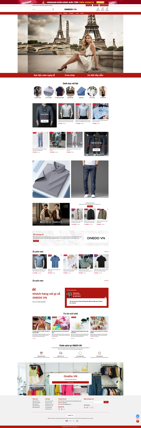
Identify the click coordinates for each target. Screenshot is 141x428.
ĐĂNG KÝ (106, 402)
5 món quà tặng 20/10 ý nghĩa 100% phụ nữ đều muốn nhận (41, 332)
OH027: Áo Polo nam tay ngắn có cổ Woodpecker (54, 270)
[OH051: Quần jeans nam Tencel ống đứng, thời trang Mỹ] (58, 140)
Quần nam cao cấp (48, 402)
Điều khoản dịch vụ (48, 409)
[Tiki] (90, 407)
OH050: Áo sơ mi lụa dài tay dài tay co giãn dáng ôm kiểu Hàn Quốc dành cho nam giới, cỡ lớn (66, 121)
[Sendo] (92, 407)
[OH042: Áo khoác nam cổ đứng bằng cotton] (102, 214)
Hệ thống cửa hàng (105, 5)
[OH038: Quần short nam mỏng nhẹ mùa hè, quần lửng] (75, 140)
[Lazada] (87, 407)
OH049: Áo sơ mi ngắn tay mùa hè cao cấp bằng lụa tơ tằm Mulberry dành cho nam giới (83, 121)
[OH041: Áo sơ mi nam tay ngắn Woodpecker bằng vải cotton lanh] (101, 111)
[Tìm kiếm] (53, 9)
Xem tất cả (106, 251)
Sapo (78, 426)
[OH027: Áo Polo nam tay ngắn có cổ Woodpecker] (55, 261)
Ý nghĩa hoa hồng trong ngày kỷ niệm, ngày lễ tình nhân (79, 332)
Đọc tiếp (34, 338)
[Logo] (70, 9)
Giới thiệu (65, 13)
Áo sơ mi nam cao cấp (49, 401)
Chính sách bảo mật (35, 401)
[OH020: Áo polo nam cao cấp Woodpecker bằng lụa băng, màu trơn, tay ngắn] (86, 261)
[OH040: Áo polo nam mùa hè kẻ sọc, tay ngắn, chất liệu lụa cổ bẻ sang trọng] (39, 261)
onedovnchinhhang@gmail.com (66, 404)
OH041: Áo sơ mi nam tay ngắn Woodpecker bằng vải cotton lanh (100, 121)
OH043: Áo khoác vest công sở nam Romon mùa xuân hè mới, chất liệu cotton (89, 222)
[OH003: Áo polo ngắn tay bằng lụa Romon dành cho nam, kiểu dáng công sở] (101, 261)
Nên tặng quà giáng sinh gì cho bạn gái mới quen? (60, 332)
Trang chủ (60, 13)
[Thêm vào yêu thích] (73, 104)
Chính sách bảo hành (35, 407)
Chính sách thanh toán (36, 405)
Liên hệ (81, 13)
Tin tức (77, 13)
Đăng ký (96, 5)
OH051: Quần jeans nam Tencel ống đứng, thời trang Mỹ (57, 149)
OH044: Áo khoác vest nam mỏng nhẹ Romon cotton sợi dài (77, 222)
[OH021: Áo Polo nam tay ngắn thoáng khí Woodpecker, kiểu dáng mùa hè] (70, 261)
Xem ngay (45, 121)
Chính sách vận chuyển (36, 402)
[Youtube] (61, 409)
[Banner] (51, 179)
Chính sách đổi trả (35, 404)
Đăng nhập (89, 5)
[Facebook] (59, 409)
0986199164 (64, 402)
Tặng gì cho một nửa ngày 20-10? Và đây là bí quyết (99, 332)
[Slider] (70, 44)
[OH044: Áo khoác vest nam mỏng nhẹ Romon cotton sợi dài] (77, 214)
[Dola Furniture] (96, 238)
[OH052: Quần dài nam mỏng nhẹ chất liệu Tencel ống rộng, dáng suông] (40, 140)
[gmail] (64, 409)
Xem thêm (36, 240)
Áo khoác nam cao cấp (49, 404)
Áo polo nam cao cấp (49, 405)
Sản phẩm (71, 13)
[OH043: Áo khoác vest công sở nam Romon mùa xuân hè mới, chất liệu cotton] (90, 214)
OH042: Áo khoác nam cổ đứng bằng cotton (102, 222)
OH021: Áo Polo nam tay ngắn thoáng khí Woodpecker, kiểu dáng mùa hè (70, 270)
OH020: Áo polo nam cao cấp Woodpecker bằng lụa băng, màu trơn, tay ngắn (86, 270)
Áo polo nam (37, 251)
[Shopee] (85, 407)
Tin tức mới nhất (70, 313)
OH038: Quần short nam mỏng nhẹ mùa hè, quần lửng (74, 149)
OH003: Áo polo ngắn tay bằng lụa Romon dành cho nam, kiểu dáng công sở (101, 270)
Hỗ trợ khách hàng (48, 407)
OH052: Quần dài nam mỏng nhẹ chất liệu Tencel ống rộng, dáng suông (39, 149)
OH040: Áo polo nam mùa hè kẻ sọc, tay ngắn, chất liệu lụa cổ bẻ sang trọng (39, 270)
